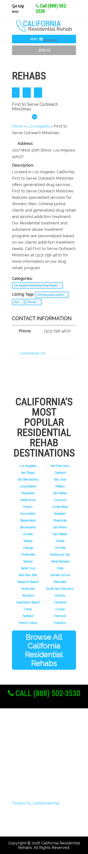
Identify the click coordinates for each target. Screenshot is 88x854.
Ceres (28, 609)
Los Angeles (28, 466)
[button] (51, 40)
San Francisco (60, 466)
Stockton (28, 595)
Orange (28, 547)
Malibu (60, 486)
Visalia (60, 541)
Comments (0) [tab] (32, 353)
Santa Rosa (28, 500)
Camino (60, 595)
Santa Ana (28, 588)
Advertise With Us (36, 764)
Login (23, 748)
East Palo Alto (28, 575)
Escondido (28, 513)
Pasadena (28, 493)
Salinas (28, 561)
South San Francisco (60, 588)
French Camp (28, 623)
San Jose (60, 479)
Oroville (60, 547)
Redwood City (60, 554)
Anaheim (60, 513)
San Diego (28, 472)
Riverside (60, 520)
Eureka (28, 534)
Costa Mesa (60, 506)
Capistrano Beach (28, 602)
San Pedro (60, 527)
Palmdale (60, 582)
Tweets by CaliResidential (35, 803)
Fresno (28, 506)
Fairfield (28, 616)
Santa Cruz (28, 568)
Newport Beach (28, 582)
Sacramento (28, 527)
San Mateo (60, 493)
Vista (60, 568)
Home (17, 126)
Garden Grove (60, 575)
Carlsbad (60, 602)
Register (26, 740)
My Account (29, 756)
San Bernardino (28, 479)
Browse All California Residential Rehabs (44, 650)
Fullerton (60, 623)
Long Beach (28, 486)
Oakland (60, 472)
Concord (60, 500)
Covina (60, 609)
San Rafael (60, 534)
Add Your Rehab (34, 771)
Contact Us (29, 779)
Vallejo (28, 541)
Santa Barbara (60, 561)
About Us (27, 732)
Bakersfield (28, 520)
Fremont (60, 616)
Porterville (28, 554)
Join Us (44, 50)
